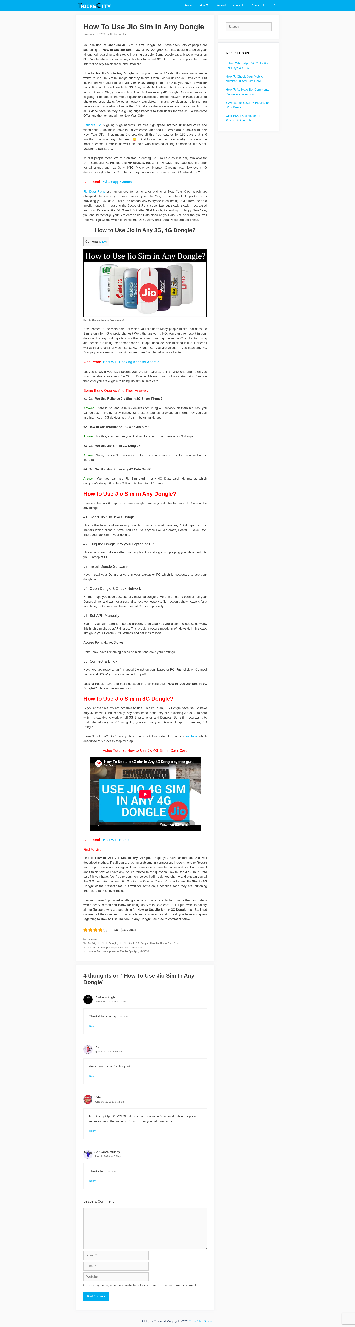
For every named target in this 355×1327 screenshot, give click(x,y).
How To (204, 5)
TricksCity (195, 1321)
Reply (92, 1025)
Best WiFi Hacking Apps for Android (131, 362)
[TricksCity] (95, 5)
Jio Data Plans (94, 191)
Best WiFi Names (117, 840)
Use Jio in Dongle (107, 943)
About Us (238, 5)
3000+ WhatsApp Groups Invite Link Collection (115, 947)
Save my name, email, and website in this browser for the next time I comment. (142, 1285)
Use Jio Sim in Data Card (165, 943)
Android (221, 5)
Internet (92, 939)
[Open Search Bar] (274, 5)
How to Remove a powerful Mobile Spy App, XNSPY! (118, 951)
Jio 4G (91, 943)
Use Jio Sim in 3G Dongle (134, 943)
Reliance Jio (92, 125)
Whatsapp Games (117, 182)
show (103, 241)
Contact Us (258, 5)
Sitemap (208, 1321)
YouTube (191, 736)
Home (188, 5)
